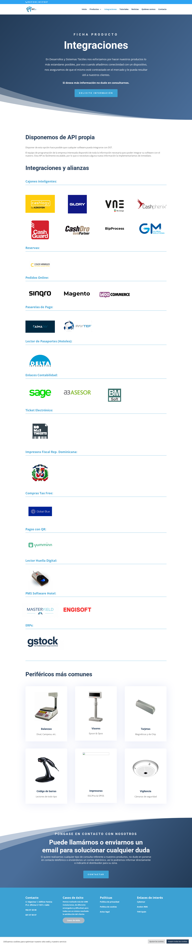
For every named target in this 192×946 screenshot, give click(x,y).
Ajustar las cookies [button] (156, 941)
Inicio (84, 9)
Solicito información (96, 93)
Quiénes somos (148, 9)
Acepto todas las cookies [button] (177, 941)
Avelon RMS (142, 907)
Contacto (162, 9)
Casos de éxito (73, 920)
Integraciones (110, 9)
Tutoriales (124, 9)
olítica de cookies (109, 907)
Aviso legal (105, 911)
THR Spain (141, 911)
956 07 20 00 (32, 2)
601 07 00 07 (43, 2)
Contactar (96, 874)
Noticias (135, 9)
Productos (94, 9)
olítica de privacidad (110, 902)
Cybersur (141, 902)
